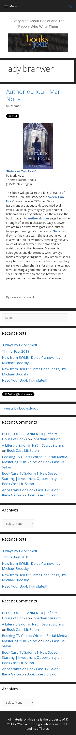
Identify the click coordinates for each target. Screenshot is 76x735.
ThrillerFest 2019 (15, 351)
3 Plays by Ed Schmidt (19, 345)
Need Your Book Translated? (25, 380)
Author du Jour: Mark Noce (34, 95)
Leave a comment (22, 297)
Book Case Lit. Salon (23, 450)
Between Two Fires (21, 171)
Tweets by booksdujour (21, 408)
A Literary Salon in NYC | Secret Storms (33, 445)
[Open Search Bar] (70, 6)
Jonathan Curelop (47, 439)
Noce (56, 231)
